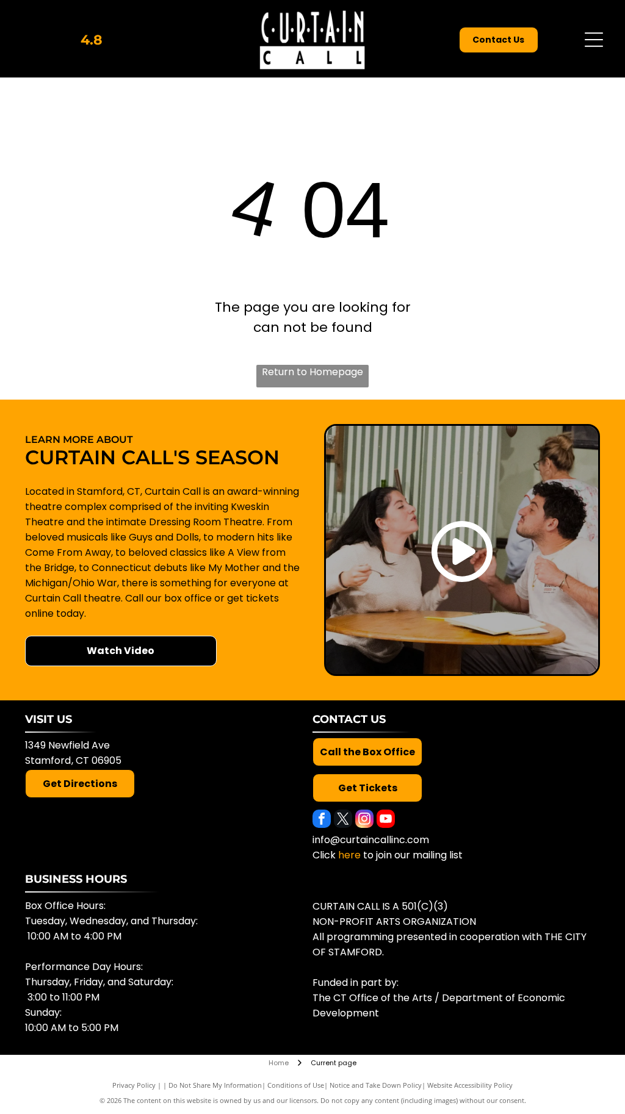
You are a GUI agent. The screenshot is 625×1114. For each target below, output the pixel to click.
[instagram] (364, 820)
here (349, 855)
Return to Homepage (312, 372)
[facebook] (321, 820)
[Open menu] (594, 40)
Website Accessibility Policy (470, 1085)
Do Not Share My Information (215, 1085)
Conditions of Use (295, 1085)
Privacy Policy (134, 1085)
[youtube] (386, 820)
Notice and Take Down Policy (376, 1085)
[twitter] (343, 820)
